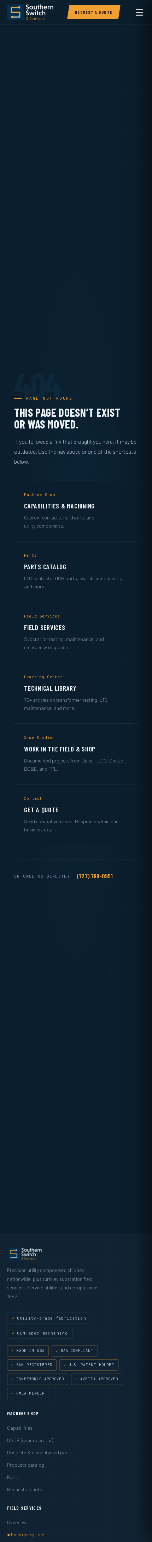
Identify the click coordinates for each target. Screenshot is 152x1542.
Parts (13, 1477)
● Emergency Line (25, 1534)
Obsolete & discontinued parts (39, 1452)
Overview (17, 1522)
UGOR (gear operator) (30, 1440)
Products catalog (25, 1465)
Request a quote (24, 1489)
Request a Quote (94, 12)
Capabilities (20, 1428)
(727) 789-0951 (95, 876)
